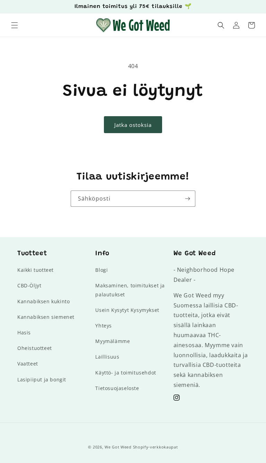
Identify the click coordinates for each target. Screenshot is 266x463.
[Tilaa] (187, 199)
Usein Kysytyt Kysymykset (127, 310)
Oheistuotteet (34, 348)
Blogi (101, 270)
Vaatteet (27, 363)
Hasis (24, 332)
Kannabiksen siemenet (45, 317)
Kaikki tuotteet (35, 270)
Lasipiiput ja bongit (41, 379)
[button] (14, 25)
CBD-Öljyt (29, 285)
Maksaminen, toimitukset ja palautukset (130, 289)
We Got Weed (118, 447)
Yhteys (103, 325)
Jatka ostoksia (133, 124)
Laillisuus (107, 356)
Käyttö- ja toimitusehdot (125, 372)
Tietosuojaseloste (117, 388)
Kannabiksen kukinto (43, 301)
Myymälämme (112, 341)
